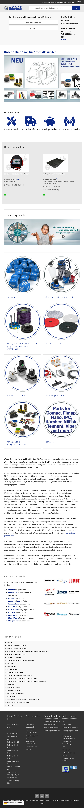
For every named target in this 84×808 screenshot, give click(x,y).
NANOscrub (13, 609)
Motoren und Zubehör (17, 395)
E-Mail (63, 39)
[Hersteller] (61, 419)
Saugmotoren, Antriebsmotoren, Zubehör (19, 675)
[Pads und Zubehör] (61, 321)
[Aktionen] (22, 274)
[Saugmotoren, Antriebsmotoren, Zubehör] (22, 373)
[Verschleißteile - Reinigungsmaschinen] (22, 419)
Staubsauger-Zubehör (55, 395)
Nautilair (12, 612)
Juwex (19, 601)
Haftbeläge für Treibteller (14, 657)
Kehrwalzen (10, 663)
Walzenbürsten (11, 696)
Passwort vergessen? (58, 2)
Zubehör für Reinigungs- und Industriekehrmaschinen (23, 699)
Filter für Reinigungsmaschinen (16, 654)
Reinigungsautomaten (52, 731)
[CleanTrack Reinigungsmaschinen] (61, 274)
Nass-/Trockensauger (51, 728)
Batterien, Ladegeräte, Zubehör (16, 645)
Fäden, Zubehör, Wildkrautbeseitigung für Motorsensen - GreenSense (22, 346)
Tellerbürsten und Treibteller (15, 693)
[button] (6, 176)
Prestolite (12, 615)
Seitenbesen (11, 684)
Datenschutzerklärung (70, 728)
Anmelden (46, 2)
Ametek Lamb (14, 604)
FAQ (63, 747)
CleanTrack (12, 592)
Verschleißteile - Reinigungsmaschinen (17, 443)
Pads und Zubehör (53, 343)
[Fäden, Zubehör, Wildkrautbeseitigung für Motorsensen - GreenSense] (22, 321)
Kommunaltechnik (12, 666)
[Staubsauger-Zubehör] (61, 373)
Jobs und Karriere (68, 753)
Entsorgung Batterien (70, 731)
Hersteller (49, 441)
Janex (10, 601)
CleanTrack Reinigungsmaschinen (60, 297)
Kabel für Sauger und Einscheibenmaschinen (20, 660)
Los (76, 8)
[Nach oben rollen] (79, 803)
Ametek (11, 589)
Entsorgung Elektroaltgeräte (68, 737)
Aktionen (11, 297)
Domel (11, 598)
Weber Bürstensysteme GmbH (68, 758)
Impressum (66, 750)
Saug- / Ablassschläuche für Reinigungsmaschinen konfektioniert (26, 681)
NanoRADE (12, 606)
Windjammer (13, 621)
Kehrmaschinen (49, 725)
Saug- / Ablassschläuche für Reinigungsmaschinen (22, 678)
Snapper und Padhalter (14, 687)
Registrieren (72, 2)
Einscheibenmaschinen (52, 722)
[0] (78, 2)
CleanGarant (66, 725)
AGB (63, 722)
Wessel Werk (13, 618)
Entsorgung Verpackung (66, 742)
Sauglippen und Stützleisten (15, 672)
